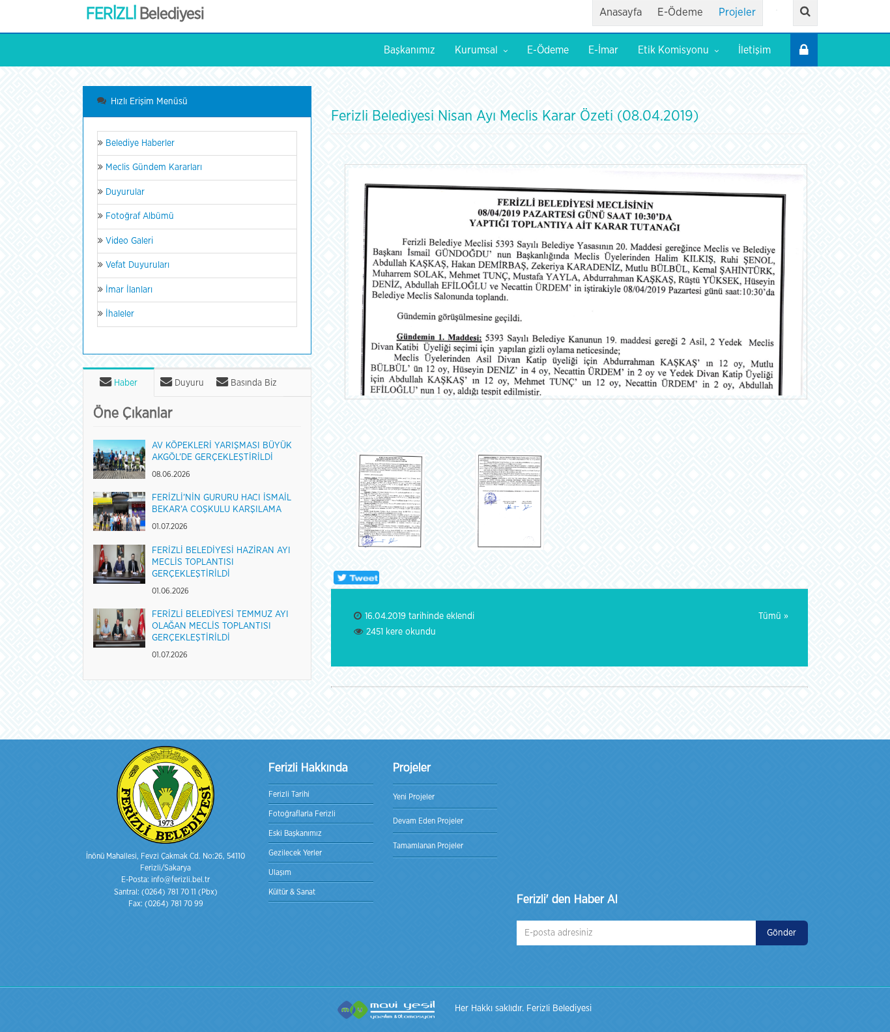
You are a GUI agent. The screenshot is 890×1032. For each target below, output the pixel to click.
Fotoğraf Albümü (138, 216)
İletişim (754, 50)
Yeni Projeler (414, 797)
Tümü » (773, 616)
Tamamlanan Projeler (428, 846)
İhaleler (118, 314)
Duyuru (188, 383)
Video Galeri (128, 241)
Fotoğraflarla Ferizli (302, 814)
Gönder (781, 933)
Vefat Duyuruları (136, 265)
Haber (124, 383)
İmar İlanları (127, 289)
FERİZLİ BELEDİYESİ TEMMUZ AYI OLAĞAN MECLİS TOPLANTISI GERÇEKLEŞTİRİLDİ (220, 626)
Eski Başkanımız (295, 833)
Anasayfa (620, 12)
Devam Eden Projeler (428, 821)
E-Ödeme (680, 12)
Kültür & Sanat (291, 892)
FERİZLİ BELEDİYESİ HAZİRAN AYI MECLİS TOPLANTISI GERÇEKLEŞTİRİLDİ (221, 562)
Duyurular (124, 192)
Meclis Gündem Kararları (152, 167)
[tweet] (355, 577)
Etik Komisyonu (673, 50)
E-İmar (603, 50)
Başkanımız (409, 50)
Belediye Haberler (139, 143)
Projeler (737, 12)
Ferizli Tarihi (288, 794)
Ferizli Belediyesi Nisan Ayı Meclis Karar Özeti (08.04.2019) (514, 116)
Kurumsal (476, 50)
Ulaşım (279, 872)
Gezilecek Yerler (295, 853)
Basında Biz (252, 383)
